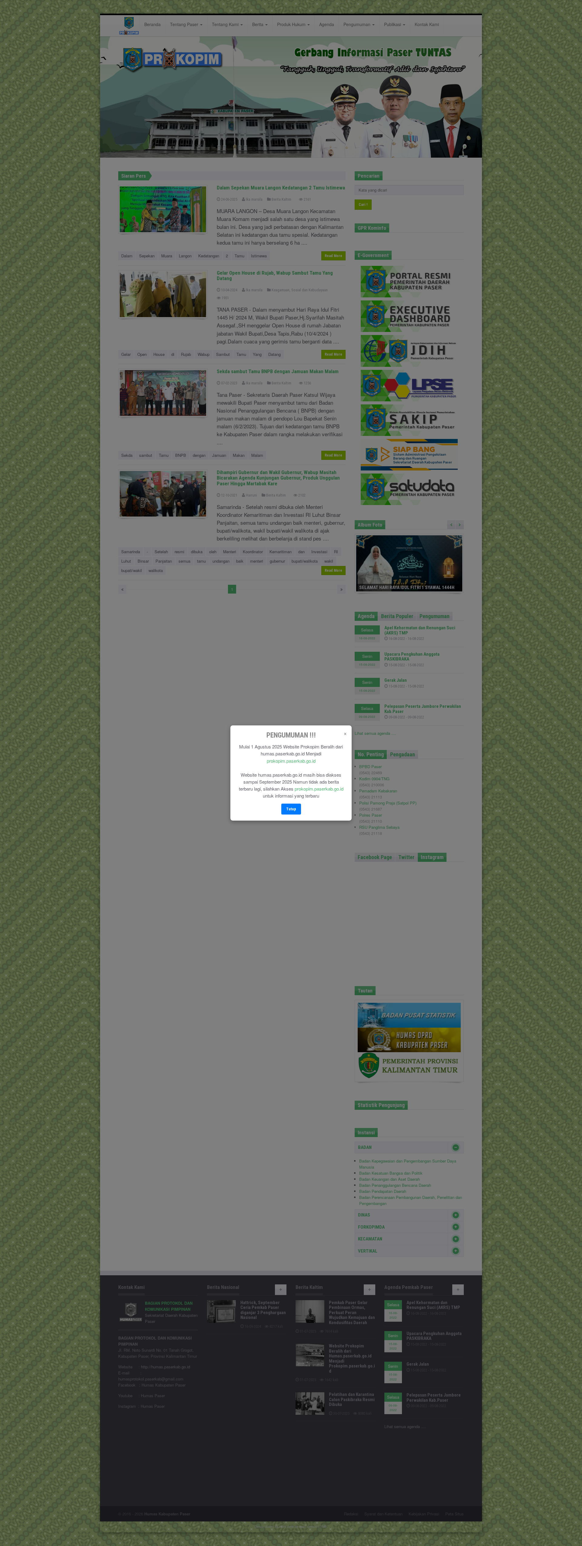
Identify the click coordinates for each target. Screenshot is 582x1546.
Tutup (291, 809)
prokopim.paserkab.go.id (291, 761)
